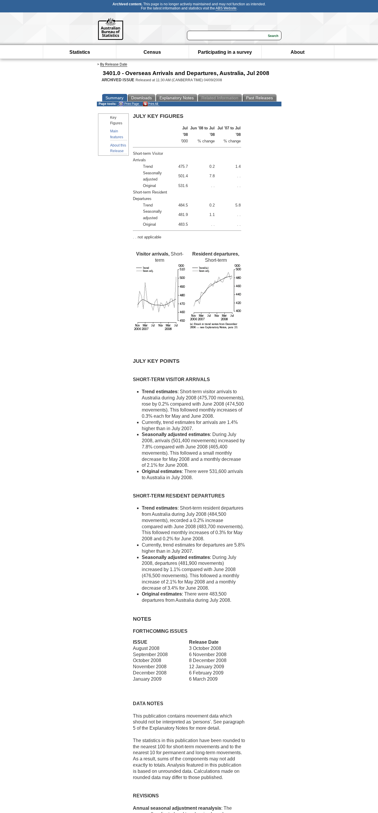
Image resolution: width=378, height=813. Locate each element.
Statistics (79, 52)
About (297, 52)
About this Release (118, 148)
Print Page (131, 103)
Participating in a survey (225, 52)
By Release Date (113, 64)
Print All (153, 103)
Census (152, 52)
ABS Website (226, 8)
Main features (116, 134)
